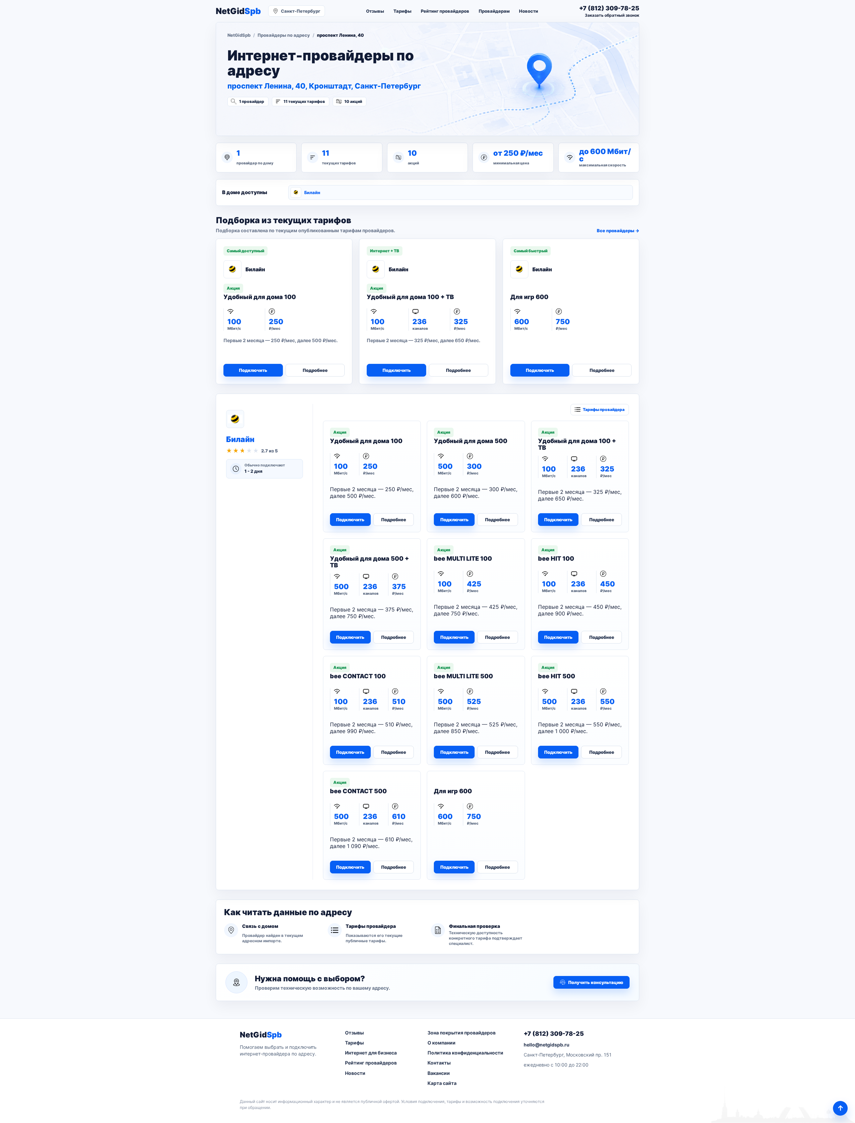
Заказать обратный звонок (612, 15)
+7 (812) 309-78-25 (554, 1033)
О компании (442, 1042)
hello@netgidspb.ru (546, 1044)
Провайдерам (494, 11)
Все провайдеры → (618, 230)
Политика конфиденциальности (465, 1053)
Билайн (312, 192)
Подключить (253, 370)
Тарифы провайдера (604, 409)
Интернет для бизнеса (371, 1053)
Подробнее (315, 370)
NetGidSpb (238, 35)
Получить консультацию (595, 982)
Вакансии (439, 1073)
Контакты (439, 1063)
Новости (528, 11)
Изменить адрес (260, 119)
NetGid (238, 11)
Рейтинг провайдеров (445, 11)
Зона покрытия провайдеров (462, 1032)
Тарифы (402, 11)
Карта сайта (442, 1083)
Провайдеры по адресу (284, 35)
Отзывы (375, 11)
